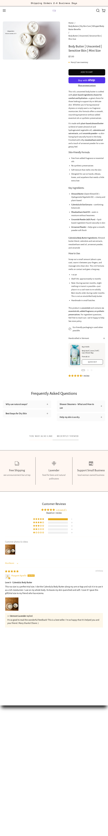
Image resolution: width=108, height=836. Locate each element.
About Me (61, 740)
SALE (5, 754)
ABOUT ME (8, 764)
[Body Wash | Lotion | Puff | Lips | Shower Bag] (75, 355)
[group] (54, 3)
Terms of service (64, 774)
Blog (59, 754)
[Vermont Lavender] (54, 10)
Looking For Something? (68, 730)
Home (71, 23)
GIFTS (5, 749)
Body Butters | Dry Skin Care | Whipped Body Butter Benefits (86, 27)
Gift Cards (61, 749)
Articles (60, 769)
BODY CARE (8, 744)
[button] (98, 10)
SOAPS (6, 740)
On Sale (60, 735)
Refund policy (63, 783)
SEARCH (7, 769)
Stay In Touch (63, 744)
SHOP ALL (7, 730)
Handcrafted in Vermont (78, 338)
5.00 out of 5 (61, 510)
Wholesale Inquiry (65, 764)
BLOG (5, 759)
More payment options (87, 86)
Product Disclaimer (65, 778)
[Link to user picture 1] (12, 604)
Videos (60, 759)
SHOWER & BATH (11, 735)
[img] (12, 571)
